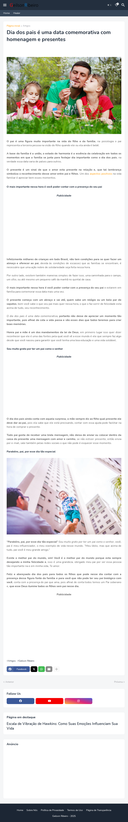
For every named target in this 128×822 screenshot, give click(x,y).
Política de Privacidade (52, 810)
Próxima (118, 681)
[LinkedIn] (107, 701)
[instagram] (78, 701)
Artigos (26, 26)
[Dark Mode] (109, 5)
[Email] (49, 669)
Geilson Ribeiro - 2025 (64, 816)
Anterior (9, 681)
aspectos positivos (101, 174)
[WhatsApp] (41, 669)
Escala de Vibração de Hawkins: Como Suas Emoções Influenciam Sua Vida (62, 726)
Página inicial (13, 26)
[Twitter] (34, 669)
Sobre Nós (32, 810)
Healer (16, 13)
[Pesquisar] (123, 5)
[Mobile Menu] (5, 5)
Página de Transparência (98, 810)
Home (6, 13)
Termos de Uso (75, 810)
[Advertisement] (64, 221)
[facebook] (20, 701)
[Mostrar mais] (56, 669)
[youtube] (49, 701)
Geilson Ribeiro (26, 661)
